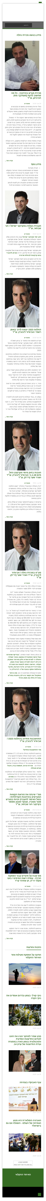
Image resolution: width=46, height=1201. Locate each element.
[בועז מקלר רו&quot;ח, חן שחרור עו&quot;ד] (22, 862)
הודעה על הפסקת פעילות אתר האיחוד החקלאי (26, 956)
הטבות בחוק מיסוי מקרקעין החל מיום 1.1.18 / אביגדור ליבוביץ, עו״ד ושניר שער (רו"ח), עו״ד (24, 475)
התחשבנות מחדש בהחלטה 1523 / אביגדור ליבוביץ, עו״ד (24, 739)
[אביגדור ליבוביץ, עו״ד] (22, 303)
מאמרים (27, 103)
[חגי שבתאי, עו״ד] (22, 207)
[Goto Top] (39, 1194)
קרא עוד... (9, 161)
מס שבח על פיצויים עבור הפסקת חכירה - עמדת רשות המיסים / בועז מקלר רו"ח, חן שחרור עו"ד (24, 878)
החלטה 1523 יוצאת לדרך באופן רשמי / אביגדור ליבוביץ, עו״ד (25, 330)
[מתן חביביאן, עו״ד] (22, 66)
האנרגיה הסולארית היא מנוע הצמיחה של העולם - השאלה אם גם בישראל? (23, 1123)
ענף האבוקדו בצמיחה (30, 1082)
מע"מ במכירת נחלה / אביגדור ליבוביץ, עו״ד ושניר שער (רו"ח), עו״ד (25, 575)
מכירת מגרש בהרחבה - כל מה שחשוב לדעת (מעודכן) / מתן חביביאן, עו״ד (26, 95)
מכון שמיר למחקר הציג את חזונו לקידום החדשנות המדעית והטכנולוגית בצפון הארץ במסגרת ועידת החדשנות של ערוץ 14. (24, 1040)
